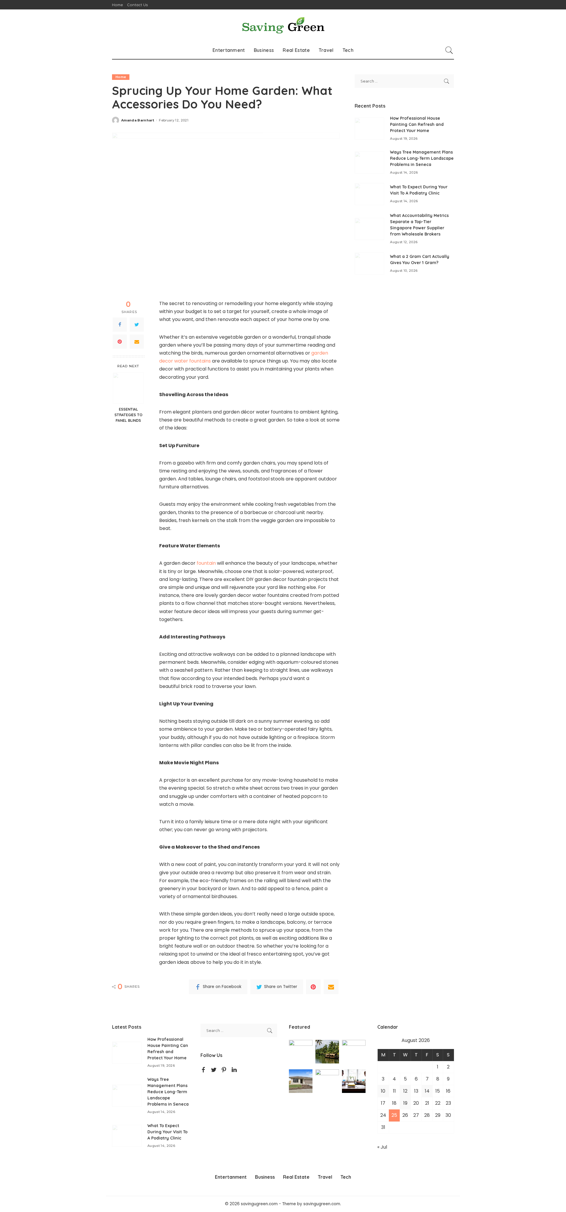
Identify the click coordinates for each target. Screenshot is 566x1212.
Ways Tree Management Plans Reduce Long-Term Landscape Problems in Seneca (422, 158)
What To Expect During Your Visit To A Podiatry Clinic (167, 1132)
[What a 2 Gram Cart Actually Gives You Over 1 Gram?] (369, 264)
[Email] (137, 342)
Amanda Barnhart (137, 120)
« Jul (382, 1147)
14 (427, 1091)
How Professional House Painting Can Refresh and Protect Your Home (417, 124)
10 (383, 1091)
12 (405, 1091)
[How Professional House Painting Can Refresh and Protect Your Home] (369, 129)
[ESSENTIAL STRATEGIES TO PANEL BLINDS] (128, 388)
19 (405, 1103)
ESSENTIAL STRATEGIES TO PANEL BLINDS (128, 415)
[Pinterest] (120, 342)
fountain (206, 563)
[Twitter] (137, 324)
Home (121, 77)
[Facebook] (120, 324)
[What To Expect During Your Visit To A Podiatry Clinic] (369, 194)
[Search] (449, 50)
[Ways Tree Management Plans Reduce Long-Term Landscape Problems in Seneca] (369, 163)
